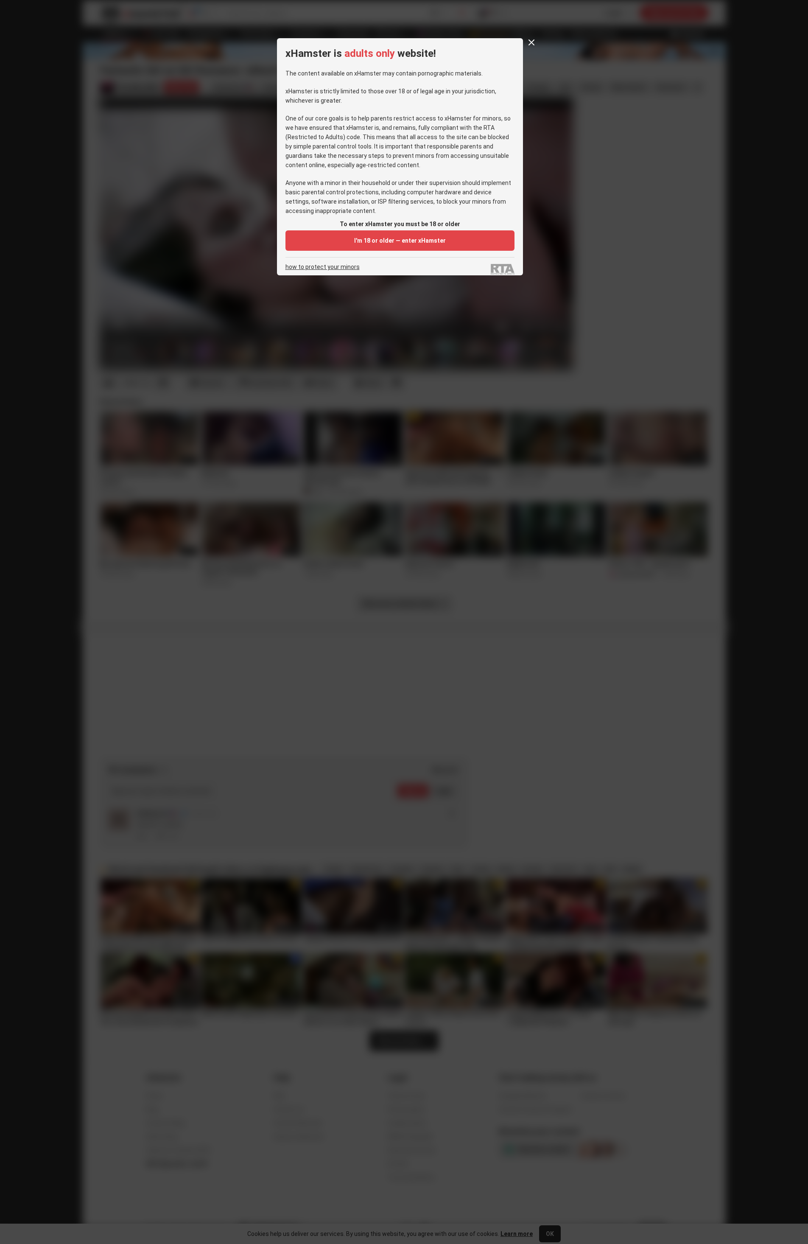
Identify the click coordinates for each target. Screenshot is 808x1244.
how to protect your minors (322, 267)
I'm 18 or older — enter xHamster (400, 240)
